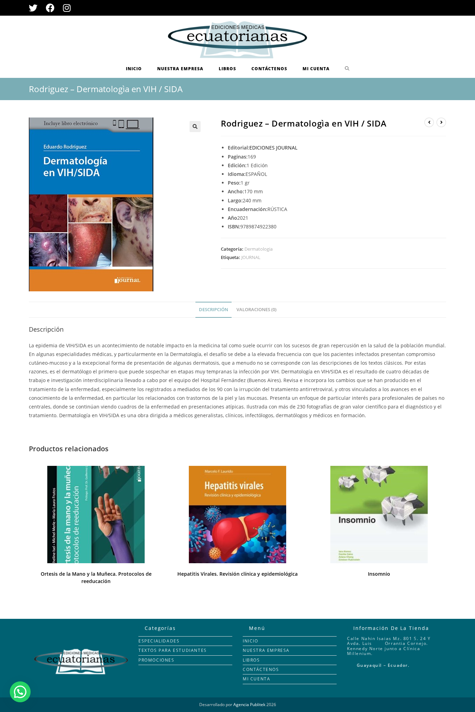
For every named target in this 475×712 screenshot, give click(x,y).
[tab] (213, 310)
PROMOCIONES (156, 660)
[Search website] (347, 69)
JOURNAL (250, 257)
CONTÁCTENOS (261, 669)
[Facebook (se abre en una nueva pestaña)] (50, 7)
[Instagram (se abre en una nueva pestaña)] (67, 7)
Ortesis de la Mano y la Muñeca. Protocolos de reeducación (96, 577)
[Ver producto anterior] (429, 122)
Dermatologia (258, 249)
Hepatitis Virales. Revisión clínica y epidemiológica (237, 574)
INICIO (250, 641)
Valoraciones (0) (256, 310)
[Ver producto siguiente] (441, 122)
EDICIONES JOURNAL (273, 147)
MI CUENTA (256, 679)
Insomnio (379, 574)
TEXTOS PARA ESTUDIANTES (172, 650)
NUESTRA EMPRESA (266, 650)
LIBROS (251, 660)
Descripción (213, 310)
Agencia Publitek (249, 704)
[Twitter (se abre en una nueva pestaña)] (35, 7)
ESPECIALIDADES (158, 641)
